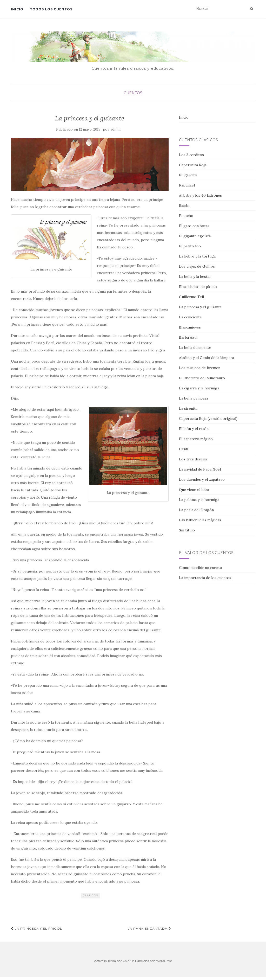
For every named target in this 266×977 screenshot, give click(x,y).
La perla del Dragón (196, 509)
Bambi (184, 205)
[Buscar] (251, 9)
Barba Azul (188, 337)
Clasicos (90, 895)
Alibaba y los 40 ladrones (200, 195)
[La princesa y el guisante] (90, 164)
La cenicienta (190, 317)
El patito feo (190, 246)
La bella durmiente (195, 347)
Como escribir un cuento (200, 567)
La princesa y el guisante (200, 307)
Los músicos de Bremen (199, 367)
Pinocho (186, 215)
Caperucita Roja (193, 165)
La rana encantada (148, 928)
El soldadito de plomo (198, 286)
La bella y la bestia (194, 276)
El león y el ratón (194, 428)
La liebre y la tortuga (197, 256)
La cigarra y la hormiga (199, 388)
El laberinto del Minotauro (202, 378)
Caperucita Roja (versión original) (208, 418)
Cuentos (133, 93)
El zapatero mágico (196, 438)
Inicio (17, 9)
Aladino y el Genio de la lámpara (206, 357)
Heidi (183, 449)
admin (115, 129)
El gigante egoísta (195, 236)
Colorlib (128, 961)
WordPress (164, 961)
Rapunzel (187, 185)
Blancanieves (190, 327)
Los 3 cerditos (191, 154)
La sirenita (188, 408)
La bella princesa (193, 398)
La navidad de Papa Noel (200, 469)
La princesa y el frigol (38, 928)
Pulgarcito (188, 175)
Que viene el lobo (194, 489)
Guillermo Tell (191, 296)
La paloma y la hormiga (199, 499)
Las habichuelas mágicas (200, 520)
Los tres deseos (193, 459)
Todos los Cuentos (51, 9)
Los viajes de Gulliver (197, 266)
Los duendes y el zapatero (202, 479)
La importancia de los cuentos (205, 577)
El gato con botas (194, 225)
